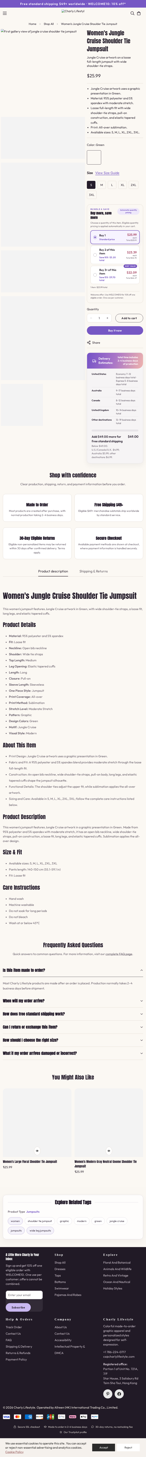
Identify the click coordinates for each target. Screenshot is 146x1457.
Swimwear (62, 1288)
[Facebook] (119, 1393)
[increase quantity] (107, 318)
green (98, 1221)
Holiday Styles (112, 1288)
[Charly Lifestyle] (73, 13)
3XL (91, 195)
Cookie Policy (14, 1452)
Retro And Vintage (115, 1275)
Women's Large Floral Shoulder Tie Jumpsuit (30, 1161)
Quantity (93, 309)
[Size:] (90, 173)
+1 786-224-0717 (114, 1352)
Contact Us (13, 1333)
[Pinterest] (107, 1393)
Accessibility (63, 1340)
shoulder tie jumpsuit (40, 1221)
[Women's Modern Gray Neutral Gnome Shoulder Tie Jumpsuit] (109, 1122)
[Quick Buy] (37, 1151)
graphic (64, 1221)
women (15, 1221)
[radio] (115, 237)
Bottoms (60, 1282)
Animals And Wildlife (117, 1269)
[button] (138, 13)
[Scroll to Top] (138, 1436)
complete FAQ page (119, 954)
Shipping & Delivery (19, 1346)
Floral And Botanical (117, 1262)
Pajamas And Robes (68, 1295)
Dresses (60, 1269)
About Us (61, 1327)
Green (94, 157)
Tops (58, 1275)
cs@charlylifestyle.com (119, 1356)
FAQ (9, 1340)
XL (123, 185)
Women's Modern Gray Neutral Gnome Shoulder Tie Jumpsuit (106, 1163)
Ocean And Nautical (116, 1282)
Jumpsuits (33, 1211)
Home (32, 24)
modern (81, 1221)
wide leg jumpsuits (40, 1230)
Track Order (14, 1327)
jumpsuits (16, 1230)
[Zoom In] (77, 37)
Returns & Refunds (18, 1353)
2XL (133, 185)
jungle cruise (117, 1221)
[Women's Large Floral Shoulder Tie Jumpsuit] (37, 1122)
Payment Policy (16, 1359)
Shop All (49, 24)
